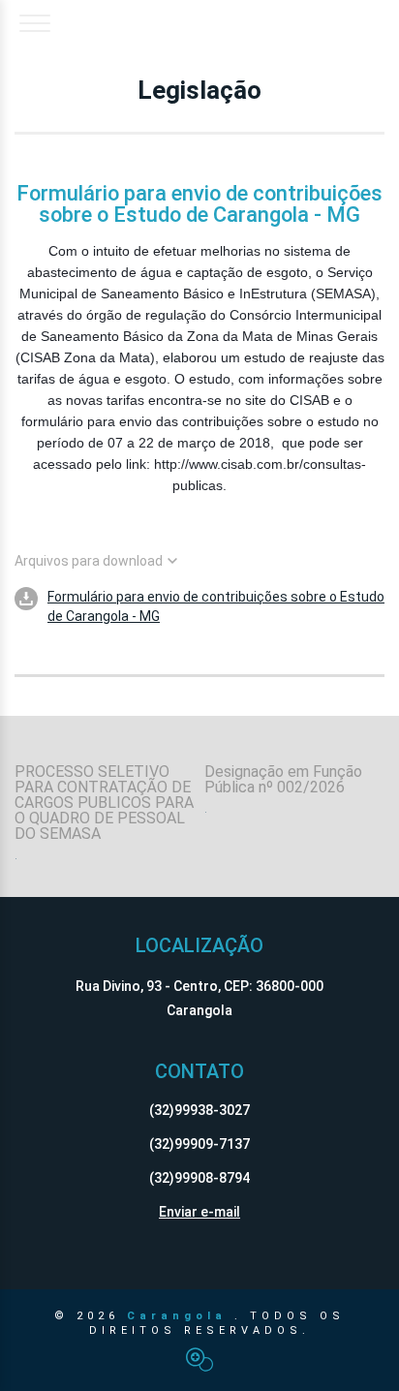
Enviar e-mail (199, 1212)
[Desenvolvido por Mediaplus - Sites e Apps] (199, 1359)
